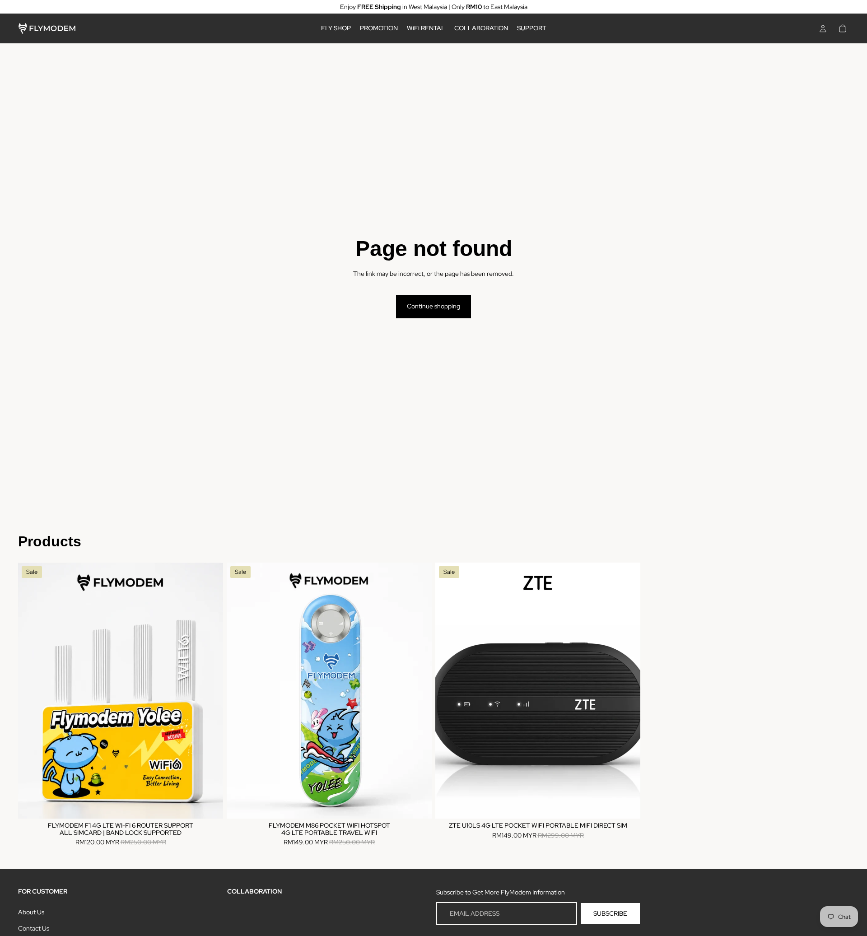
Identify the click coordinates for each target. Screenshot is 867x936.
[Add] (209, 804)
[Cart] (843, 28)
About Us (31, 912)
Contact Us (33, 928)
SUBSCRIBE (610, 913)
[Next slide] (209, 690)
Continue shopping (433, 306)
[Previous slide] (31, 690)
